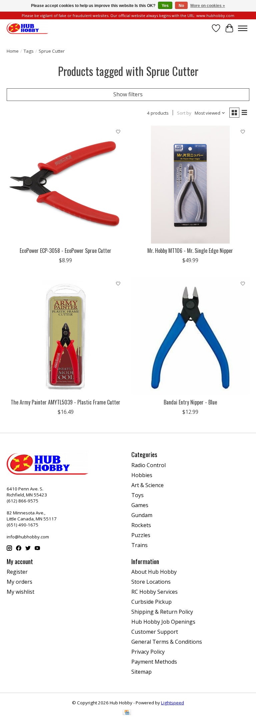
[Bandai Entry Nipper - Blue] (190, 336)
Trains (139, 545)
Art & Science (147, 485)
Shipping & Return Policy (162, 611)
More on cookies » (207, 5)
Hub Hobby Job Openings (163, 621)
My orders (19, 581)
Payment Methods (154, 661)
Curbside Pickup (151, 601)
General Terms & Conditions (166, 641)
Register (17, 571)
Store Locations (151, 581)
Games (139, 505)
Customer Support (154, 631)
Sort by (184, 113)
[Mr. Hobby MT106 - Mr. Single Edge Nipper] (190, 185)
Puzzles (140, 535)
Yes (165, 5)
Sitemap (141, 671)
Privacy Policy (148, 651)
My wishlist (20, 591)
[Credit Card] (127, 713)
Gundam (141, 515)
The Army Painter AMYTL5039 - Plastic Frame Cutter (65, 402)
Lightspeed (172, 703)
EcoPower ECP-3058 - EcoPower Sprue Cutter (65, 251)
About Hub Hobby (154, 571)
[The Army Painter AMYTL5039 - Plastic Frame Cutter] (66, 336)
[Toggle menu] (242, 28)
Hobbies (141, 475)
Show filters (128, 94)
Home (13, 51)
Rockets (141, 525)
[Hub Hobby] (27, 28)
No (181, 5)
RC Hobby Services (154, 591)
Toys (137, 495)
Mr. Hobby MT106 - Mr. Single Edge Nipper (190, 251)
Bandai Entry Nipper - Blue (190, 402)
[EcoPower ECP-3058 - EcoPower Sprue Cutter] (66, 185)
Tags (29, 51)
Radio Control (148, 465)
